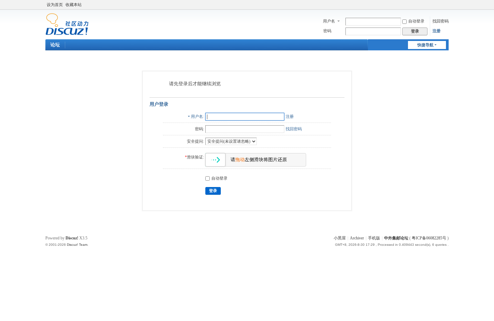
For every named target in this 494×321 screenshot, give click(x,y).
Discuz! (72, 238)
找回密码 (441, 21)
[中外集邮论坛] (67, 23)
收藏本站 (74, 4)
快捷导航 (425, 45)
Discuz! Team (77, 244)
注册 (437, 31)
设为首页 (55, 4)
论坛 (55, 44)
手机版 (374, 238)
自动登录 (416, 21)
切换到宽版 (446, 7)
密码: (199, 129)
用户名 (329, 21)
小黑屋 (340, 238)
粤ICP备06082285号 (429, 238)
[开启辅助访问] (439, 5)
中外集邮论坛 (396, 238)
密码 (327, 31)
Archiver (357, 238)
